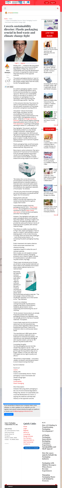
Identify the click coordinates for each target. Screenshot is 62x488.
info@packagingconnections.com (23, 411)
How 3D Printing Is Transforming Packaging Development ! (49, 428)
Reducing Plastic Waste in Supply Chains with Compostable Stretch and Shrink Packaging (50, 86)
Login (46, 2)
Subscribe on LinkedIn (31, 448)
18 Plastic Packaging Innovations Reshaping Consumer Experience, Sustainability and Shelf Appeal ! (49, 442)
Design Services (28, 436)
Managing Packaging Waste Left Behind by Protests (48, 478)
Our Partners (27, 438)
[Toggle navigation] (5, 8)
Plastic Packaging (18, 383)
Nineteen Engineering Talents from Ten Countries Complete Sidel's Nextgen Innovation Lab (50, 103)
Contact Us (26, 444)
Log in (16, 63)
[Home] (12, 13)
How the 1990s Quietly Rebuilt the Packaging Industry (49, 456)
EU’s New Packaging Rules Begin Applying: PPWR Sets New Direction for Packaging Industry (50, 205)
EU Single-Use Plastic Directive (25, 119)
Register (53, 2)
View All (56, 125)
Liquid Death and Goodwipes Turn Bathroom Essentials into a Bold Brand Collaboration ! (50, 174)
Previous (27, 3)
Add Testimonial (28, 442)
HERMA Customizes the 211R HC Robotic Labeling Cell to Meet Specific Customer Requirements (50, 69)
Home (6, 18)
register (23, 63)
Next (29, 3)
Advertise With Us (28, 440)
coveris (15, 370)
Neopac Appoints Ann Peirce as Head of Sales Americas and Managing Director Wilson (51, 51)
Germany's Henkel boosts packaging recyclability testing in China (50, 161)
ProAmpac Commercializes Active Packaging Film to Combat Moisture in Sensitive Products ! (50, 144)
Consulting (26, 434)
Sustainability (17, 381)
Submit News (8, 414)
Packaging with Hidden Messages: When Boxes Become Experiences (49, 467)
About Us (26, 432)
